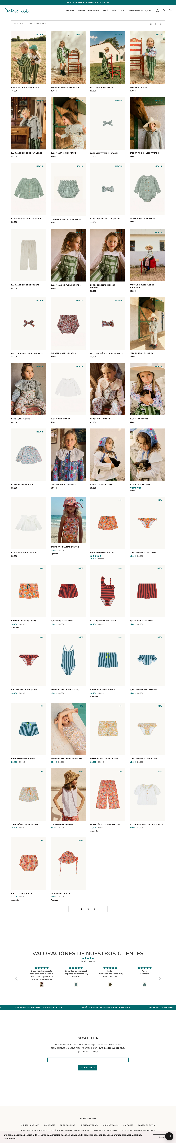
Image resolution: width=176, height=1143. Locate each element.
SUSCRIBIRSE (87, 1067)
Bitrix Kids (28, 1125)
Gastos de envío (146, 1125)
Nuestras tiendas (89, 1125)
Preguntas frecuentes (105, 1130)
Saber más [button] (10, 1139)
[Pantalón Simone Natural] (28, 255)
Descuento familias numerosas (138, 1130)
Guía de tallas (111, 1125)
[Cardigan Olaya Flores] (68, 454)
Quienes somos (67, 1125)
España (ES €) (87, 1118)
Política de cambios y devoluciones (70, 1130)
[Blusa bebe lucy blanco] (28, 523)
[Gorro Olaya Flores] (107, 454)
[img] (88, 958)
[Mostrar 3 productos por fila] (156, 24)
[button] (135, 488)
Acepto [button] (162, 1137)
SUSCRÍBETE (49, 1125)
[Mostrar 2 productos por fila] (151, 24)
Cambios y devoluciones (34, 1130)
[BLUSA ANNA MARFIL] (107, 389)
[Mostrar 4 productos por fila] (162, 24)
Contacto (128, 1125)
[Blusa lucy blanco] (147, 454)
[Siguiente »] (104, 909)
